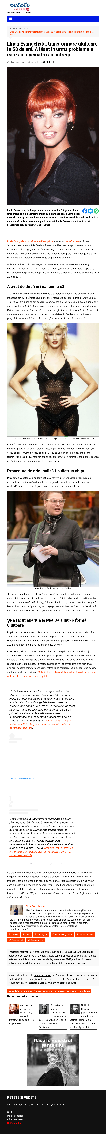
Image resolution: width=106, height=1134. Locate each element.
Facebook (84, 991)
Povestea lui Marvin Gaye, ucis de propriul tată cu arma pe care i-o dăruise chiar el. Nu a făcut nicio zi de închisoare (53, 1016)
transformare (73, 241)
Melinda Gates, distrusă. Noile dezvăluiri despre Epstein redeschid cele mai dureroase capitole (41, 724)
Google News (41, 991)
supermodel (17, 940)
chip (28, 934)
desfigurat (42, 934)
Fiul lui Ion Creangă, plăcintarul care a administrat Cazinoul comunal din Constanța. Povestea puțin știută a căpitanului (83, 1016)
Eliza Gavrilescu (17, 62)
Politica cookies (15, 1115)
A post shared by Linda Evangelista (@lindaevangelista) (42, 864)
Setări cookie (14, 1123)
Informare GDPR (15, 1119)
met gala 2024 (86, 934)
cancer (15, 934)
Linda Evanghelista (63, 934)
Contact (11, 1112)
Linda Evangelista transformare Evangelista (30, 241)
